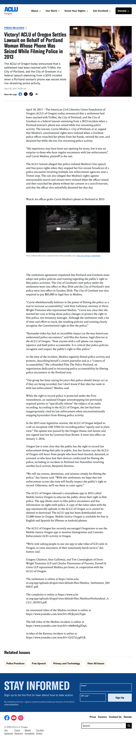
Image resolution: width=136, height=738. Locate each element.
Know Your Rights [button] (75, 10)
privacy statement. (11, 704)
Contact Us (115, 716)
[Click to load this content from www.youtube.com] (68, 228)
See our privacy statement (88, 255)
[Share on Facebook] (20, 95)
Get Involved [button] (100, 10)
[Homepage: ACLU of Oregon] (13, 11)
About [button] (34, 10)
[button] (31, 94)
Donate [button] (122, 10)
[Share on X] (25, 95)
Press (93, 716)
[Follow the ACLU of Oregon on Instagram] (20, 718)
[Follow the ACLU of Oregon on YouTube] (13, 718)
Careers (102, 716)
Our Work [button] (51, 10)
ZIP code (85, 696)
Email (84, 685)
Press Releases (14, 27)
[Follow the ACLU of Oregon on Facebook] (7, 718)
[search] (129, 726)
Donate (128, 716)
